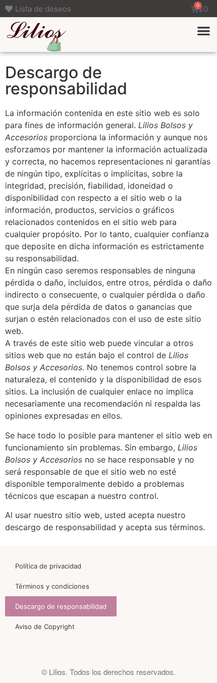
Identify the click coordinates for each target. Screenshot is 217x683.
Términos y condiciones (52, 586)
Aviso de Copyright (45, 626)
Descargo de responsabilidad (60, 606)
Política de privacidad (48, 566)
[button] (204, 30)
